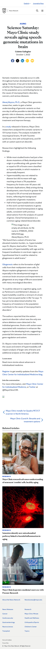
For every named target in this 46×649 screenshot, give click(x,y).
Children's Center (31, 627)
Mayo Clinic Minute (31, 614)
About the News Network (11, 600)
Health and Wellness (32, 618)
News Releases (7, 609)
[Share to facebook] (13, 60)
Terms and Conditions (7, 640)
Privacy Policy (5, 643)
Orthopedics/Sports (32, 622)
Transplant (6, 631)
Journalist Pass (38, 3)
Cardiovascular (7, 618)
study (8, 126)
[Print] (32, 60)
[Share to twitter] (18, 60)
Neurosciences (7, 627)
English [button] (26, 3)
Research (28, 609)
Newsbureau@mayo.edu (33, 600)
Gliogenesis (7, 264)
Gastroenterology (8, 622)
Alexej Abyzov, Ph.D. (11, 102)
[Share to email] (28, 60)
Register (6, 371)
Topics (27, 631)
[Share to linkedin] (23, 60)
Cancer (4, 614)
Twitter (32, 387)
